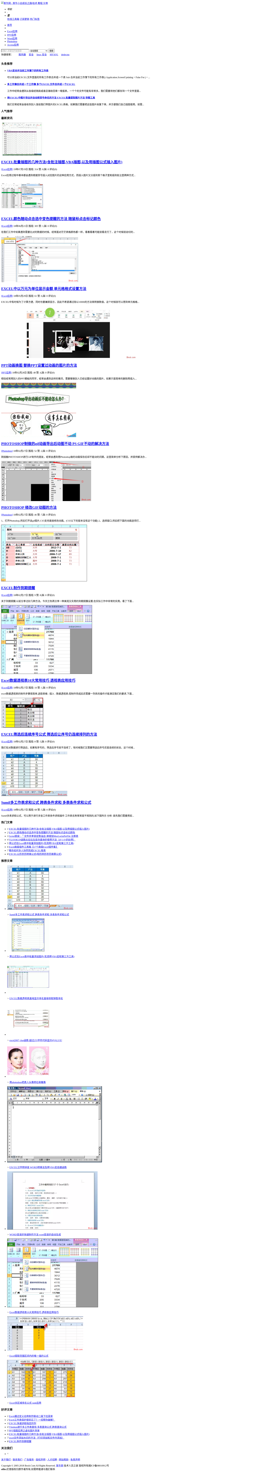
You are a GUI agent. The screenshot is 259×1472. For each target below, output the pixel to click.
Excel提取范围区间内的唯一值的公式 (28, 1356)
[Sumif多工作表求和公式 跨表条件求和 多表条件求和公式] (34, 795)
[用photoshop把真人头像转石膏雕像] (28, 1076)
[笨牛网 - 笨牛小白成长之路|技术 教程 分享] (24, 3)
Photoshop (12, 41)
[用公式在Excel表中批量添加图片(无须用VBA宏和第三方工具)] (28, 950)
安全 (31, 54)
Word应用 (12, 38)
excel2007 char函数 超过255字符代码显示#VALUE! (35, 1040)
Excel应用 (12, 31)
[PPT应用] (6, 372)
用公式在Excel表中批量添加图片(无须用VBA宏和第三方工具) (41, 843)
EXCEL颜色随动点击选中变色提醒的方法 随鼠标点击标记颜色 (51, 219)
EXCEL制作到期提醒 (18, 588)
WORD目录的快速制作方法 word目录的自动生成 (35, 1234)
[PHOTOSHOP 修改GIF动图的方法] (46, 500)
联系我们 (17, 1459)
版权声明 (40, 1459)
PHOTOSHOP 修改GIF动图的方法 (29, 507)
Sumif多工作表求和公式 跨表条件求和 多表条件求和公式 (46, 802)
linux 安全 (42, 54)
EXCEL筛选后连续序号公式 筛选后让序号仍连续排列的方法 (49, 734)
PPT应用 (11, 35)
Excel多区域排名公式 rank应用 (25, 1403)
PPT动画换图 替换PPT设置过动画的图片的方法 (39, 365)
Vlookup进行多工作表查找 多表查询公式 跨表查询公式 (38, 1427)
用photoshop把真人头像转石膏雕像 (27, 1082)
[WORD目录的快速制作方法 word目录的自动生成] (52, 1228)
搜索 (51, 51)
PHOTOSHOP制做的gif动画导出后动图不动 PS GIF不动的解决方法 (55, 444)
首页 (9, 25)
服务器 (22, 54)
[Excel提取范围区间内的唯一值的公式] (45, 1350)
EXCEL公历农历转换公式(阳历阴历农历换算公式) (35, 854)
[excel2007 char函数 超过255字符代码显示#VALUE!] (28, 1034)
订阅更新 (24, 19)
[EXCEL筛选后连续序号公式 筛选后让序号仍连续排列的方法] (22, 727)
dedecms (65, 54)
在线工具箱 (13, 19)
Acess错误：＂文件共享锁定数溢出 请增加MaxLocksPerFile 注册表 (43, 836)
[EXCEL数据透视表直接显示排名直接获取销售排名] (28, 992)
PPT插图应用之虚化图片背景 (24, 1430)
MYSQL (54, 54)
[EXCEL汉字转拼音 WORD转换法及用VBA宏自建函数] (54, 1161)
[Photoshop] (7, 451)
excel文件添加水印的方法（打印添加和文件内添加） (36, 1438)
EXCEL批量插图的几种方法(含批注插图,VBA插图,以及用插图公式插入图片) (61, 162)
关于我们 (6, 1459)
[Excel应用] (7, 169)
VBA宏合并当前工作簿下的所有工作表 (27, 70)
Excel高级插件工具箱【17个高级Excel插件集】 (33, 847)
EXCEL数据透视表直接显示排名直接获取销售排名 (36, 998)
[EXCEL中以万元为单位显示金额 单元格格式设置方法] (39, 281)
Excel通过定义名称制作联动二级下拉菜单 (31, 1416)
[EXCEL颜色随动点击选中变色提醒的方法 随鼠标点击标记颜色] (22, 211)
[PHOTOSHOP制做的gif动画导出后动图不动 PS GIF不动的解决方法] (38, 436)
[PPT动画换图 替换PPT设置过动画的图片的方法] (68, 358)
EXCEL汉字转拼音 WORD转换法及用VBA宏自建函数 (38, 1167)
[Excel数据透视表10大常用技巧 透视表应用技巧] (46, 673)
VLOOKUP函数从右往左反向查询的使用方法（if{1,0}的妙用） (42, 839)
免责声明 (75, 1459)
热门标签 (35, 19)
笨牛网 (59, 1465)
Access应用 (13, 45)
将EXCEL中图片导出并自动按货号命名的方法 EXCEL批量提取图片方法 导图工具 (51, 97)
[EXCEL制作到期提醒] (44, 580)
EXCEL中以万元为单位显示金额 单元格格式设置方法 (43, 289)
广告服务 (29, 1459)
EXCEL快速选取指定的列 (22, 1423)
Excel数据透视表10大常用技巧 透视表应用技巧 (38, 680)
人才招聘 (52, 1459)
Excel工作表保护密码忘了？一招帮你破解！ (32, 1420)
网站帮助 (63, 1459)
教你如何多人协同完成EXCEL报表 (27, 850)
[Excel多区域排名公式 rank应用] (41, 1397)
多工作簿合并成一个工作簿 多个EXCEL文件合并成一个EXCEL (41, 84)
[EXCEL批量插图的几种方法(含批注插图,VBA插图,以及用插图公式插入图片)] (22, 154)
